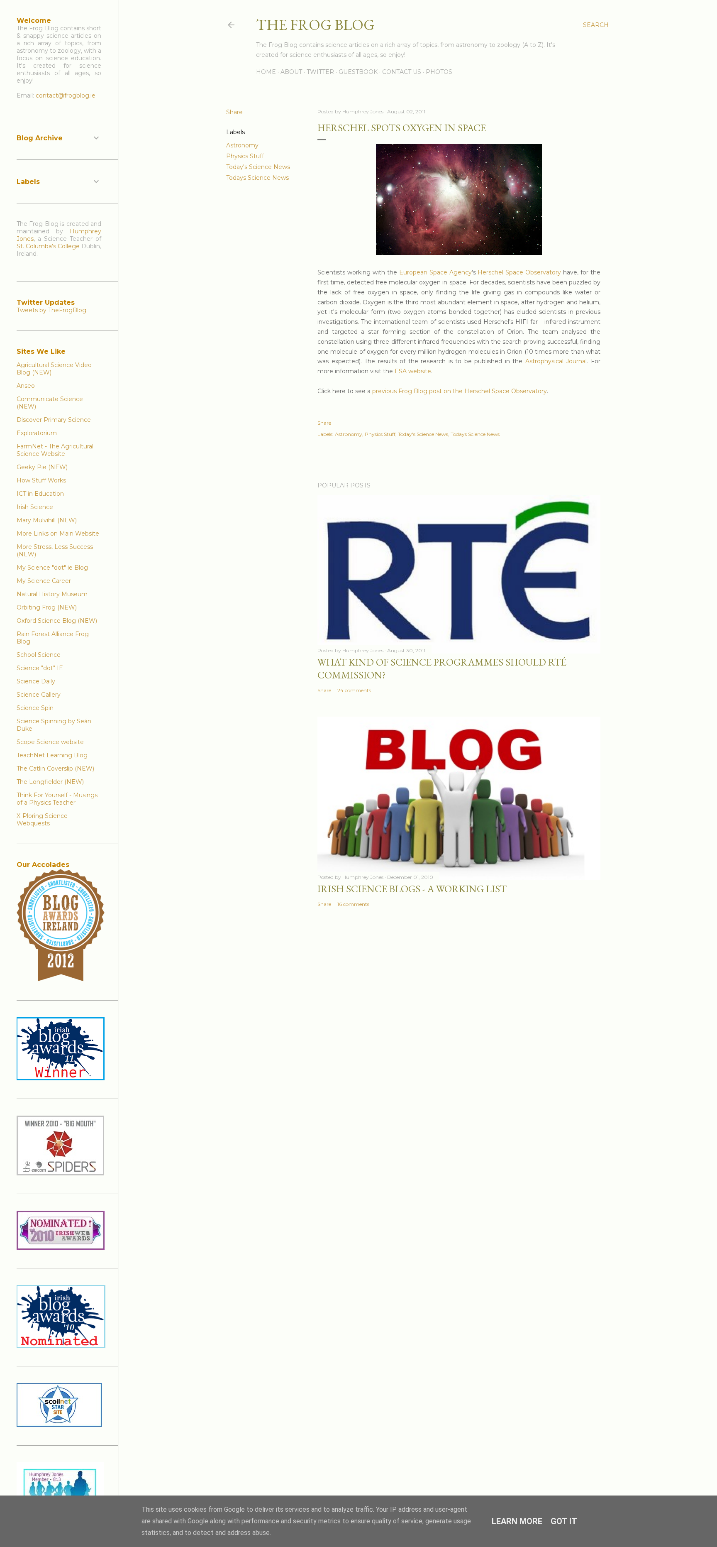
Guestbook (358, 72)
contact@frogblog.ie (65, 95)
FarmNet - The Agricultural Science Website (55, 450)
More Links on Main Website (58, 533)
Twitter (320, 72)
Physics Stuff (245, 156)
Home (266, 72)
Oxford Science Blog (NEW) (57, 620)
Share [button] (234, 112)
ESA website (413, 371)
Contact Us (401, 72)
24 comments (354, 690)
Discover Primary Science (54, 419)
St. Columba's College (48, 246)
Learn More (517, 1521)
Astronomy (242, 145)
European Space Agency (435, 272)
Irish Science (35, 507)
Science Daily (36, 681)
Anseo (26, 385)
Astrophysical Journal (556, 361)
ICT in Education (40, 493)
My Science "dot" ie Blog (52, 567)
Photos (439, 72)
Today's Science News (258, 167)
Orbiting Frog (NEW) (47, 607)
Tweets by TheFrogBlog (51, 310)
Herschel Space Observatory (519, 272)
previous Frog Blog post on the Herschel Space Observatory (459, 391)
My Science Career (44, 581)
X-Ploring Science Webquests (42, 819)
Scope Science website (50, 742)
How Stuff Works (41, 480)
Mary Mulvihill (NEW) (47, 520)
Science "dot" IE (40, 668)
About (291, 72)
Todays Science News (257, 177)
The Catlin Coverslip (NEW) (55, 768)
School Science (39, 654)
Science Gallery (39, 694)
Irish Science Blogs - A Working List (412, 888)
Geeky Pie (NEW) (42, 467)
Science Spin (35, 708)
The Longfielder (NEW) (50, 782)
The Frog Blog (315, 24)
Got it (564, 1521)
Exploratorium (37, 433)
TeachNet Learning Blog (52, 755)
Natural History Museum (52, 594)
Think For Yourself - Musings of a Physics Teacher (57, 798)
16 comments (353, 904)
